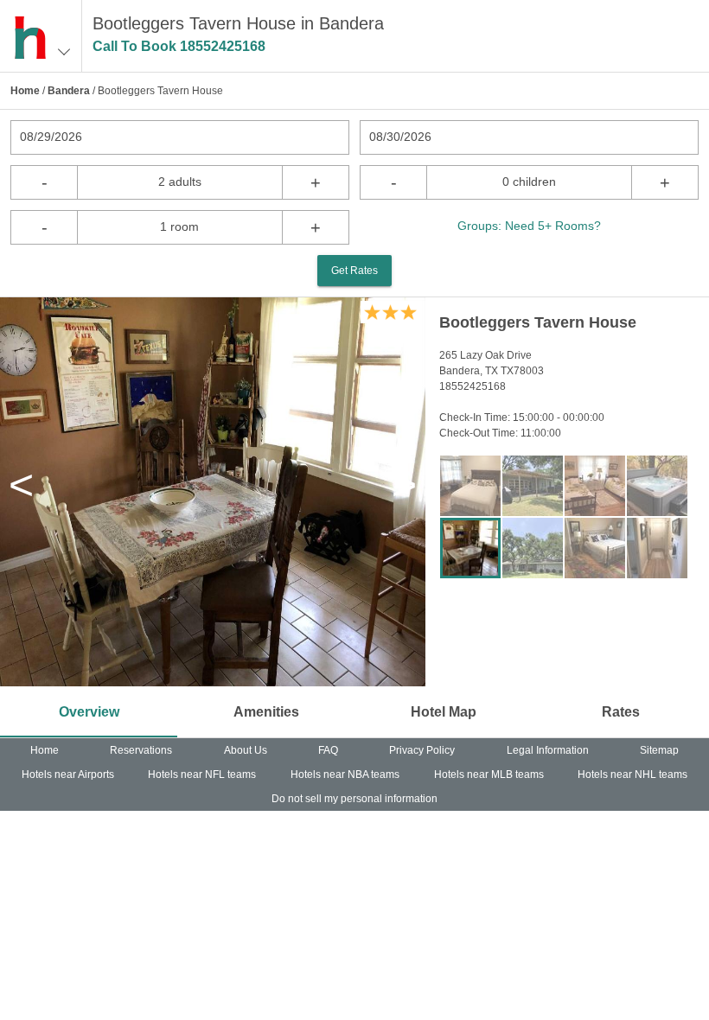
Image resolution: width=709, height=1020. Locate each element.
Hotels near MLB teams (489, 774)
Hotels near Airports (68, 774)
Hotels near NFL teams (202, 774)
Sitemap (659, 750)
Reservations (141, 750)
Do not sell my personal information (354, 799)
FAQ (328, 750)
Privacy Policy (422, 750)
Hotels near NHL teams (632, 774)
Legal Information (548, 750)
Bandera (69, 91)
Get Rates (354, 271)
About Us (245, 750)
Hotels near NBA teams (345, 774)
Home (25, 91)
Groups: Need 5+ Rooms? (529, 226)
